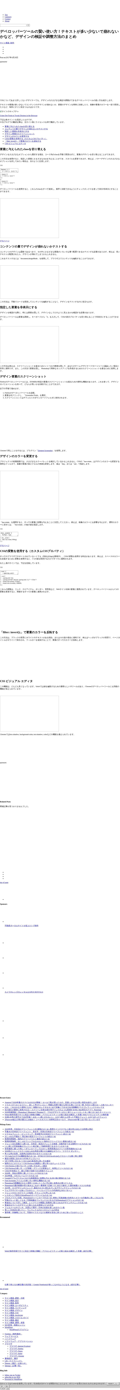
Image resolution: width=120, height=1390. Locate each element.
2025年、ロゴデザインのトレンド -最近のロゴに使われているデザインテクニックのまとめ (43, 1188)
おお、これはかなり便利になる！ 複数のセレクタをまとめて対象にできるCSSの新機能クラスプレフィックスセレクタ (54, 1107)
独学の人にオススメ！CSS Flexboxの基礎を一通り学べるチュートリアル (35, 1163)
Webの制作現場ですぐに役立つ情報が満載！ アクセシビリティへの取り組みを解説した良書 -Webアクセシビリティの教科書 (57, 1115)
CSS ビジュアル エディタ (15, 144)
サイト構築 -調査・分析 (14, 1298)
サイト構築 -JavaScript (14, 1315)
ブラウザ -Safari (15, 1354)
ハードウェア (10, 1339)
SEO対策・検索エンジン (15, 1325)
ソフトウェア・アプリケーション (19, 1341)
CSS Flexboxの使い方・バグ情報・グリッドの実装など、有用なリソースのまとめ (39, 1168)
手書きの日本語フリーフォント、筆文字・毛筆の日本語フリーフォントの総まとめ (39, 1132)
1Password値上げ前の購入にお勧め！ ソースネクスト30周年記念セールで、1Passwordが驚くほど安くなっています (52, 1120)
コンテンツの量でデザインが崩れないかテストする (26, 129)
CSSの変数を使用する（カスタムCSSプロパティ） (26, 139)
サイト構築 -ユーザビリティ (16, 1305)
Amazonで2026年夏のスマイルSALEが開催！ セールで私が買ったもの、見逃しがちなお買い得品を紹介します (51, 1102)
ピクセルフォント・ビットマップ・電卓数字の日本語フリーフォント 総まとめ (38, 1134)
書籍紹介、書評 (11, 1358)
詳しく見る (5, 1386)
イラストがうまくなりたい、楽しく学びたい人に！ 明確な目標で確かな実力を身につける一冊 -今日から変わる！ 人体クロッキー (59, 1105)
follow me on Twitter (12, 1375)
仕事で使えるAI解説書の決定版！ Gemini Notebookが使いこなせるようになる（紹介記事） (43, 1285)
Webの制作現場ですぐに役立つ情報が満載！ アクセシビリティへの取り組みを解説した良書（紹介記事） (49, 1251)
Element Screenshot (45, 451)
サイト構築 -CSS (12, 1313)
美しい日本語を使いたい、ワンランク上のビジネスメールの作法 (32, 1210)
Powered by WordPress (13, 1379)
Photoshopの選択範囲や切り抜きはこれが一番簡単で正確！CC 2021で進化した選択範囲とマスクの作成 (48, 1185)
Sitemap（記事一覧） (13, 1366)
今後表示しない (113, 1384)
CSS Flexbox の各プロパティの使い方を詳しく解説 (26, 1166)
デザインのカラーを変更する (17, 136)
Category (8, 17)
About (7, 21)
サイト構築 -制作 (7, 43)
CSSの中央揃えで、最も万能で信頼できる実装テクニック (29, 1171)
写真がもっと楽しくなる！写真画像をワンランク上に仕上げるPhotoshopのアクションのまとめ (44, 1200)
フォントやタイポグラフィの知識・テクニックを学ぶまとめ (30, 1193)
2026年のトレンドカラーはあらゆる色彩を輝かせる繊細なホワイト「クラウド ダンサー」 (42, 1151)
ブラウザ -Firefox (16, 1349)
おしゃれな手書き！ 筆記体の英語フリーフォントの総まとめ (30, 1136)
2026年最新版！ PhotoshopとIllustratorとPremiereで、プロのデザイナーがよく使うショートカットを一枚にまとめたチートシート (58, 1112)
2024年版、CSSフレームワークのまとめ (21, 1176)
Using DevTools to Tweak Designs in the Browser (18, 116)
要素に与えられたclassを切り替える (19, 126)
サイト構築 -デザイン (14, 1310)
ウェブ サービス (11, 1336)
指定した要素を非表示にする (17, 131)
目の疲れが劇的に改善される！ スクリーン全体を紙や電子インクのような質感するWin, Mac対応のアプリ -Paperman (53, 1110)
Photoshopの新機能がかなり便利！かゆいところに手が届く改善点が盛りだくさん (39, 1183)
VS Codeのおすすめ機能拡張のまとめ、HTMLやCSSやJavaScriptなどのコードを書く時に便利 (43, 1156)
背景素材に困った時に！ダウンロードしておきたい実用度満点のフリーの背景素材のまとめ (43, 1149)
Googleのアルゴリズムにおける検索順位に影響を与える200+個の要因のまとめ (37, 1178)
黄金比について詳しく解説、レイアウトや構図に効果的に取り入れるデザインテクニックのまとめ (46, 1203)
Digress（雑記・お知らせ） (16, 1363)
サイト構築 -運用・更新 (14, 1323)
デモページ (4, 241)
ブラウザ (8, 1344)
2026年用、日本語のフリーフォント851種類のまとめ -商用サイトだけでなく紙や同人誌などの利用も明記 (49, 1129)
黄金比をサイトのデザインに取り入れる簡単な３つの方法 (29, 1205)
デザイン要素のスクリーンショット (20, 134)
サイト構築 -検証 (12, 1320)
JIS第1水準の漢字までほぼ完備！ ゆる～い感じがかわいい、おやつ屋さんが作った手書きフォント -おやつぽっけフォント (56, 1117)
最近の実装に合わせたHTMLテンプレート (22, 1159)
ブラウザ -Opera (15, 1351)
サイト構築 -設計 (12, 1301)
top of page (4, 882)
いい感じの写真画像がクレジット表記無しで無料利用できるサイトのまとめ (36, 1146)
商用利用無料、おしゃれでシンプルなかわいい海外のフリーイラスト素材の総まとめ (40, 1141)
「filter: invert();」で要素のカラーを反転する (23, 141)
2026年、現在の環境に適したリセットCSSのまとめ (26, 1173)
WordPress (9, 1327)
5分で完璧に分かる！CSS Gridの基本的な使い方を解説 (27, 1161)
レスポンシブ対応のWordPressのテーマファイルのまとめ (28, 1195)
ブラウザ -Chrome (16, 1356)
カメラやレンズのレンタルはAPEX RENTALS (24, 992)
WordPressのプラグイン (19, 1330)
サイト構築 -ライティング (15, 1308)
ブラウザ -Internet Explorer (19, 1346)
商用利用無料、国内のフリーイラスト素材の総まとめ (27, 1139)
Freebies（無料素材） (13, 1334)
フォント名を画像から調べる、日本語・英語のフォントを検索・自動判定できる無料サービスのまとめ (48, 1144)
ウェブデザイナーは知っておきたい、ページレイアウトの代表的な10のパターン (38, 1190)
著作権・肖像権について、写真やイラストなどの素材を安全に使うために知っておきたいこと (44, 1212)
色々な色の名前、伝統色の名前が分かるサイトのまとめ (28, 1154)
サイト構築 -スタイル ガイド (17, 1318)
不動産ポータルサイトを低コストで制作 (21, 926)
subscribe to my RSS (12, 1377)
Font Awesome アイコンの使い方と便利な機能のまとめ (27, 1181)
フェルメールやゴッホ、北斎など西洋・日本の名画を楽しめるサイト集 (35, 1208)
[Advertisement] (60, 81)
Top (6, 15)
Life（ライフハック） (14, 1361)
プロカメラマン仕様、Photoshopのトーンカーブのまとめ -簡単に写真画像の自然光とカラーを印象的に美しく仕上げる (54, 1198)
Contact (7, 19)
